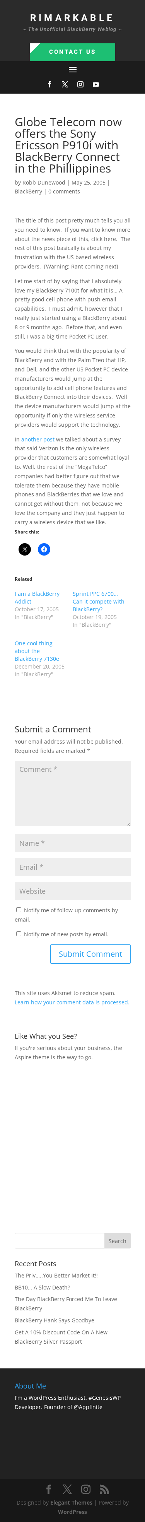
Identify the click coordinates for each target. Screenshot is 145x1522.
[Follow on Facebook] (49, 84)
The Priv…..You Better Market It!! (56, 1275)
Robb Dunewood (43, 182)
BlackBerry (28, 191)
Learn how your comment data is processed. (72, 1002)
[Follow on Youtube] (96, 84)
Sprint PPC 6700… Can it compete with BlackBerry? (99, 601)
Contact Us (72, 52)
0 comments (64, 191)
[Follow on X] (65, 84)
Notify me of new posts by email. (66, 934)
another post (38, 439)
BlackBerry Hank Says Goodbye (54, 1320)
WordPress (72, 1511)
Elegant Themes (71, 1502)
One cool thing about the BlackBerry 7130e (37, 651)
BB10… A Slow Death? (42, 1287)
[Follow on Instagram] (80, 84)
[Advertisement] (72, 1146)
